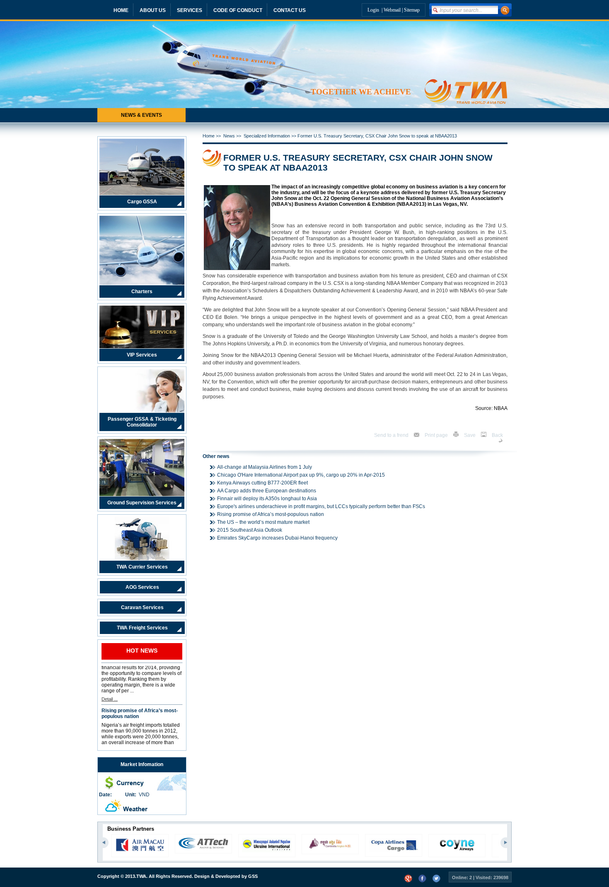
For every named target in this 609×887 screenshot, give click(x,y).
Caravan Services (142, 607)
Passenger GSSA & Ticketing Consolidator (142, 422)
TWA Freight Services (142, 628)
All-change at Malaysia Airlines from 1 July (264, 467)
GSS (253, 876)
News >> (233, 135)
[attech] (140, 847)
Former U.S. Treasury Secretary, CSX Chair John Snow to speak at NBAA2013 (377, 135)
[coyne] (393, 850)
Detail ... (110, 683)
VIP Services (142, 355)
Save (470, 435)
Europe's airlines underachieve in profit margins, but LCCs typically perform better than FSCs (321, 506)
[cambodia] (267, 848)
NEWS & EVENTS (141, 115)
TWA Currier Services (142, 567)
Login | (375, 10)
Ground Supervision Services (141, 503)
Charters (141, 291)
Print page (437, 435)
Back (497, 435)
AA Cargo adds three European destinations (266, 491)
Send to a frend (392, 435)
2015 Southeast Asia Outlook (249, 530)
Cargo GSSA (142, 202)
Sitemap (412, 10)
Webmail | (394, 10)
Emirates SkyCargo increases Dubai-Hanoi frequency (277, 538)
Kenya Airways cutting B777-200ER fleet (262, 483)
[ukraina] (203, 850)
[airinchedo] (457, 850)
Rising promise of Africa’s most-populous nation (140, 698)
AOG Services (142, 587)
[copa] (330, 850)
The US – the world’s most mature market (263, 522)
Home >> (213, 135)
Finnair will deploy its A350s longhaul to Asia (267, 498)
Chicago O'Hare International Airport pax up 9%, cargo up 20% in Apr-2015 (301, 475)
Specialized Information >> (270, 135)
